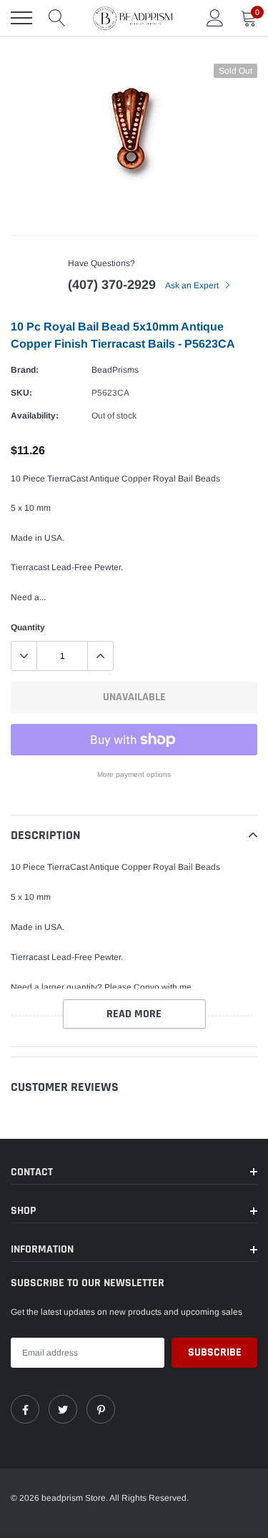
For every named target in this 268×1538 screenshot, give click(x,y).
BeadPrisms (115, 370)
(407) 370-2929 (112, 285)
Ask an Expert (193, 285)
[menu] (21, 18)
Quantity (28, 627)
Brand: (25, 370)
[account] (215, 18)
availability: (35, 416)
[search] (57, 18)
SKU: (21, 393)
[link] (25, 1409)
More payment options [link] (134, 774)
